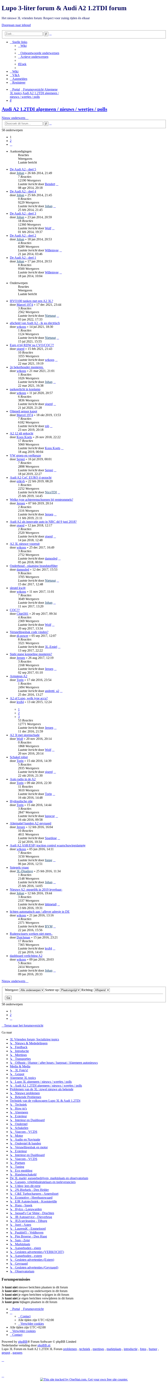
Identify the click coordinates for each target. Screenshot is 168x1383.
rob (47, 426)
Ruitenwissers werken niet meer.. (31, 933)
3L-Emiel (51, 646)
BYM (48, 926)
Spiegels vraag (19, 867)
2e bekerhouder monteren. (27, 367)
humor (153, 1349)
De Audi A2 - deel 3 (23, 213)
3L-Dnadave (25, 871)
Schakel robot (19, 757)
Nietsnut (50, 315)
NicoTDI (51, 492)
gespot (6, 1352)
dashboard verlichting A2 (26, 955)
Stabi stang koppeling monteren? (31, 654)
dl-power (22, 635)
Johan (20, 173)
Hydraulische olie (21, 801)
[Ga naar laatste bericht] (57, 184)
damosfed (51, 558)
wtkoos (21, 326)
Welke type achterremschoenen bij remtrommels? (41, 499)
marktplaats (114, 1349)
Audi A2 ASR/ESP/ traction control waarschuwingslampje (47, 845)
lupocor (50, 816)
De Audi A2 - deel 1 (23, 257)
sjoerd (20, 349)
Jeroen (21, 503)
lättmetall (51, 904)
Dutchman (23, 937)
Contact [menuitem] (25, 1316)
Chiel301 (22, 613)
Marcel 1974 (25, 304)
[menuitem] (22, 45)
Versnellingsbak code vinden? (29, 632)
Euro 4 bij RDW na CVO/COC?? (32, 345)
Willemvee (52, 250)
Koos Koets (24, 437)
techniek (84, 1349)
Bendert (50, 184)
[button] (11, 144)
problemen (70, 1349)
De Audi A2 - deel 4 (23, 191)
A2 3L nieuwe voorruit (25, 543)
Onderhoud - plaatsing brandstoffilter (34, 566)
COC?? (15, 610)
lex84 (20, 702)
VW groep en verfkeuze (25, 455)
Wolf (48, 228)
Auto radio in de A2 (23, 779)
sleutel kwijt (17, 588)
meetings (98, 1349)
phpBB (22, 1341)
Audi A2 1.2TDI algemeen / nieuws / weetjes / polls (54, 109)
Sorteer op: (52, 990)
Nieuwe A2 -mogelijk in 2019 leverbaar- (36, 889)
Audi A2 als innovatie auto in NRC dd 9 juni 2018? (43, 521)
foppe (48, 860)
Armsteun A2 (18, 676)
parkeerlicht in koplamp (25, 389)
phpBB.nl (43, 1345)
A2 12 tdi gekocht (21, 433)
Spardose (51, 838)
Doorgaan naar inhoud (16, 25)
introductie (130, 1349)
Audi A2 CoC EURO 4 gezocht (30, 477)
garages (17, 1352)
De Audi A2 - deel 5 (23, 169)
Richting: (87, 990)
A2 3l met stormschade (25, 735)
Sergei (21, 459)
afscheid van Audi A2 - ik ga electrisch (35, 323)
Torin (20, 680)
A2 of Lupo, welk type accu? (29, 698)
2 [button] (10, 140)
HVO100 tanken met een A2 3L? (31, 301)
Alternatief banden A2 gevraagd (30, 823)
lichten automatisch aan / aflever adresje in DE (40, 911)
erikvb (21, 481)
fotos (143, 1349)
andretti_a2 (52, 691)
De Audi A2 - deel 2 (23, 235)
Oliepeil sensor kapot (23, 411)
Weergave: (12, 990)
